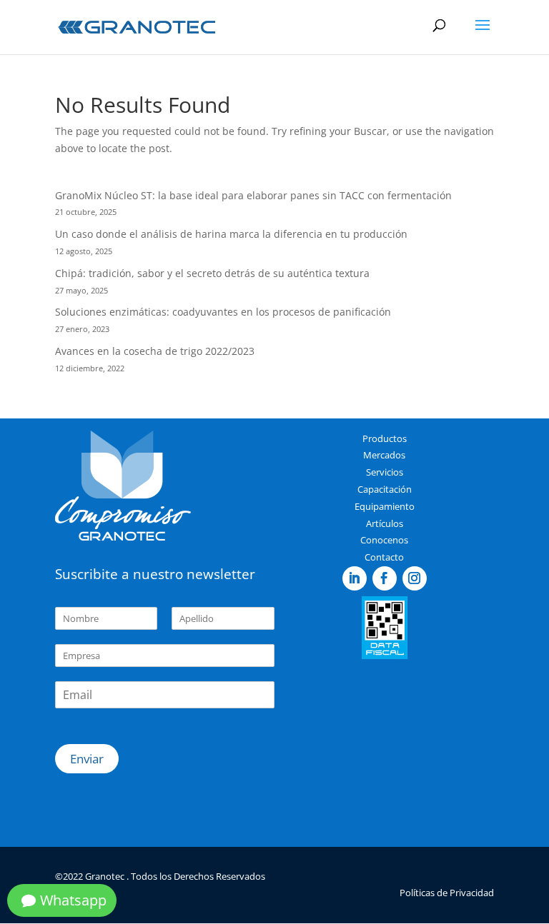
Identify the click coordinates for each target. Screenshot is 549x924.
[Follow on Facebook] (384, 578)
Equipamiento (385, 506)
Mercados (384, 454)
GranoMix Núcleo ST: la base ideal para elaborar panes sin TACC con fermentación (253, 195)
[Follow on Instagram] (414, 578)
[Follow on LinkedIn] (354, 578)
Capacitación (384, 489)
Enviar (87, 758)
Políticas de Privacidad (447, 892)
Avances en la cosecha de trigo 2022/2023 (154, 351)
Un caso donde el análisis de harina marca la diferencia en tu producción (231, 234)
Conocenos (384, 539)
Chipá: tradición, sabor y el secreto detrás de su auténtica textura (212, 273)
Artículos (384, 523)
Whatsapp (73, 900)
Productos (384, 438)
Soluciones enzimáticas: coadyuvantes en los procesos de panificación (223, 311)
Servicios (384, 472)
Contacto (384, 557)
